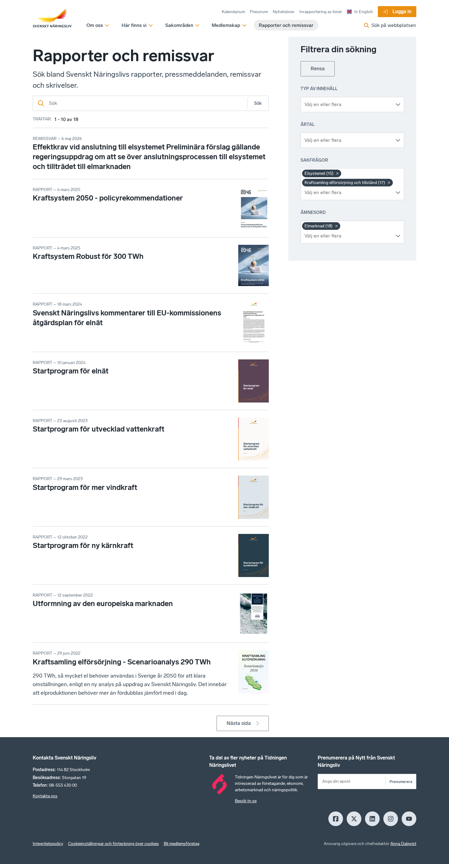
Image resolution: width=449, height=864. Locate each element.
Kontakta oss (45, 796)
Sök (258, 103)
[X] (354, 818)
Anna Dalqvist (403, 843)
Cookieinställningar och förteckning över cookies (113, 843)
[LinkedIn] (372, 818)
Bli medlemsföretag (181, 843)
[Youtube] (409, 818)
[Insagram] (390, 818)
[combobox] (347, 104)
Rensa (318, 69)
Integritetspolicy (48, 843)
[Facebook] (335, 818)
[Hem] (52, 18)
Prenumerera (400, 781)
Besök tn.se (246, 800)
